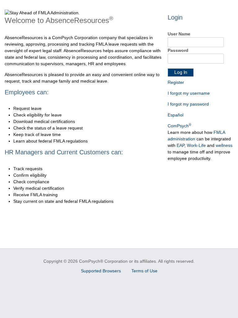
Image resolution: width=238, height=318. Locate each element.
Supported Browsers (101, 270)
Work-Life (196, 145)
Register (176, 82)
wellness (224, 145)
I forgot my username (189, 93)
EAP (180, 145)
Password (178, 50)
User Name (179, 33)
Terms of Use (144, 270)
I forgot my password (188, 104)
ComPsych (179, 125)
